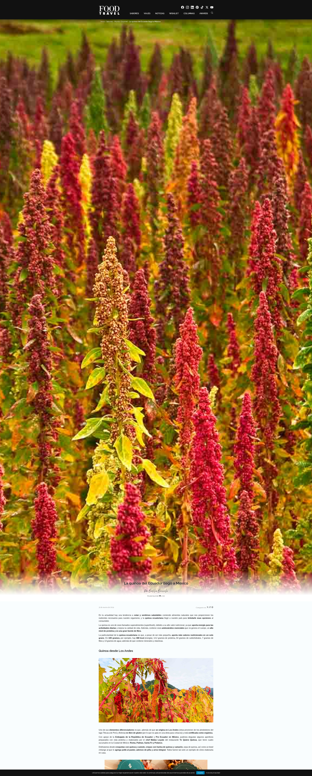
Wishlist (174, 13)
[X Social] (206, 8)
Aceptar (200, 773)
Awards (204, 13)
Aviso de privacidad (213, 773)
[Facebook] (182, 8)
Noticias (159, 13)
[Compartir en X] (208, 608)
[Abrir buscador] (212, 13)
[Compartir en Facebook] (210, 608)
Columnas (189, 13)
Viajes (147, 13)
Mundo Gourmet (121, 22)
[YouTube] (211, 8)
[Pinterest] (197, 8)
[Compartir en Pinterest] (212, 608)
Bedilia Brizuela (158, 591)
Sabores (134, 13)
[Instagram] (187, 8)
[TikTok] (202, 8)
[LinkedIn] (192, 8)
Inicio (103, 22)
